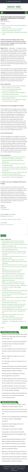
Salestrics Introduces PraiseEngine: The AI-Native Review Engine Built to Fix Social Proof (13, 374)
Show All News (4, 219)
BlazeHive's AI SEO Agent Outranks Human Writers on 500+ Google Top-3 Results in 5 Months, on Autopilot (14, 452)
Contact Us (6, 468)
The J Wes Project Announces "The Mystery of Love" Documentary (14, 362)
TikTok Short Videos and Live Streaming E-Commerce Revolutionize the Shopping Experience (13, 18)
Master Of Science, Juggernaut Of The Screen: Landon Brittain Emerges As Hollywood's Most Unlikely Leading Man (14, 261)
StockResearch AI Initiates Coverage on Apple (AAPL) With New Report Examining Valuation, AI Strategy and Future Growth (14, 169)
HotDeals (19, 53)
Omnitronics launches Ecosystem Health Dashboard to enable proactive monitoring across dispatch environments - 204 (14, 344)
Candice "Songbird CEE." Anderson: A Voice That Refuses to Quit (13, 357)
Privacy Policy (14, 470)
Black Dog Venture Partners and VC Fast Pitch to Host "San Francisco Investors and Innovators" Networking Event (14, 266)
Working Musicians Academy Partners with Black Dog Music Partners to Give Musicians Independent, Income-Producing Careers (14, 395)
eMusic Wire (14, 6)
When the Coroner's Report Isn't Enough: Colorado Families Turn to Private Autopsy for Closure (14, 405)
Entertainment (9, 216)
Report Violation (17, 219)
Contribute (12, 468)
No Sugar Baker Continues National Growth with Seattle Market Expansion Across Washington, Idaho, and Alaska (14, 434)
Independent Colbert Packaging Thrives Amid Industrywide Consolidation (12, 425)
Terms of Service (20, 468)
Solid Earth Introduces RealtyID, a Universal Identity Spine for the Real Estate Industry (14, 447)
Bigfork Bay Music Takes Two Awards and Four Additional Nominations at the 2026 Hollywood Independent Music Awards (13, 278)
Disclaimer (10, 219)
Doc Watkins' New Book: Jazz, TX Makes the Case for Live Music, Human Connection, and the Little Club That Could (14, 253)
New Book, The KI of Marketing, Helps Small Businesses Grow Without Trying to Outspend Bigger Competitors (14, 287)
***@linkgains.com (5, 209)
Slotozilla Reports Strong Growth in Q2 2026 (12, 429)
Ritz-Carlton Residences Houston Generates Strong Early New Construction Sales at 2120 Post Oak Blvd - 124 (14, 351)
